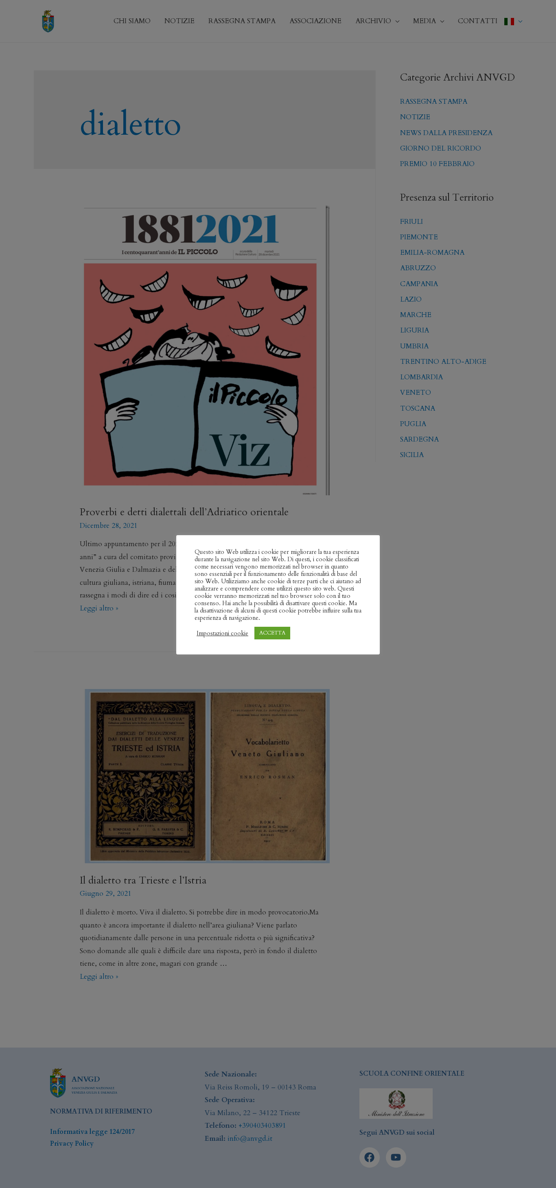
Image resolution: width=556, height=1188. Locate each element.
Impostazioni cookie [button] (222, 633)
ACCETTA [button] (272, 633)
